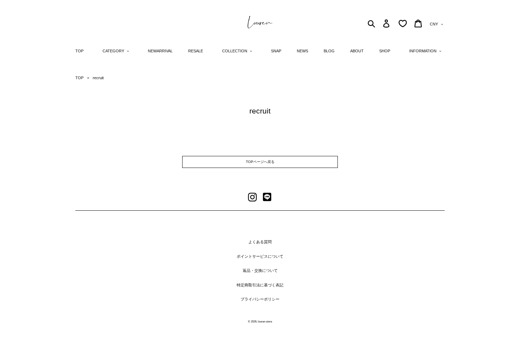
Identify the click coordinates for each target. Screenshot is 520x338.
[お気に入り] (402, 23)
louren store (265, 321)
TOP (79, 78)
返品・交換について (260, 270)
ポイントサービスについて (260, 256)
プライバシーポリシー (260, 299)
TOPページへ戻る (260, 162)
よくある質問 (260, 242)
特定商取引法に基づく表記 (260, 285)
